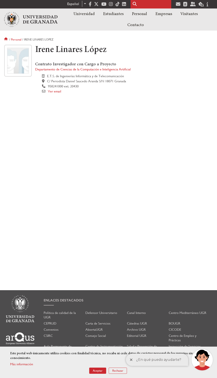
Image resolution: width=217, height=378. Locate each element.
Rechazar (117, 370)
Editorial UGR (136, 336)
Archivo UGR (136, 330)
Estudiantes (113, 14)
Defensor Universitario (101, 313)
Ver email (54, 91)
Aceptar (98, 370)
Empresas (163, 14)
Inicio (6, 39)
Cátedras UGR (137, 323)
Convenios (51, 330)
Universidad (84, 14)
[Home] (31, 19)
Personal (139, 14)
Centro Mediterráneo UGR (187, 313)
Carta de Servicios (97, 323)
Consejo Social (95, 336)
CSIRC (48, 336)
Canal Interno (136, 313)
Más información (21, 364)
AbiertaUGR (94, 330)
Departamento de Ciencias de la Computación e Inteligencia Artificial (83, 69)
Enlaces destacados (63, 300)
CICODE (175, 330)
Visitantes (189, 14)
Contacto (135, 25)
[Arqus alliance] (20, 338)
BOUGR (174, 323)
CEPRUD (50, 323)
